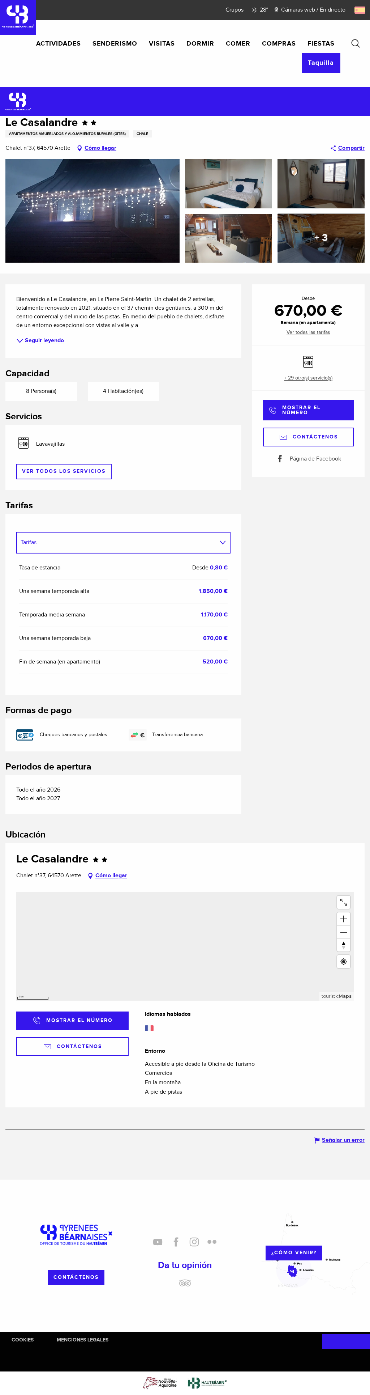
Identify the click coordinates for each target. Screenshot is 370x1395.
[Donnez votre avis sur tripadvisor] (185, 1285)
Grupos (234, 10)
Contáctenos (76, 1277)
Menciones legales (82, 1340)
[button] (355, 43)
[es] (360, 10)
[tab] (116, 543)
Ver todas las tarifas (308, 332)
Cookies (23, 1340)
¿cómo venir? (294, 1253)
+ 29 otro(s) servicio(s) (308, 378)
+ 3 (321, 238)
